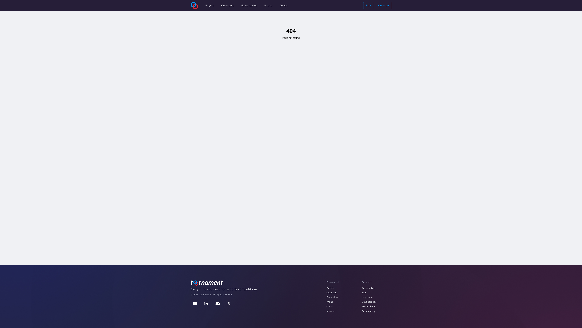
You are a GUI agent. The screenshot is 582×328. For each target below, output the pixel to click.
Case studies (368, 288)
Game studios (249, 5)
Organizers (227, 5)
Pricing (268, 5)
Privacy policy (368, 311)
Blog (364, 292)
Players (209, 5)
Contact (284, 5)
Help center (367, 297)
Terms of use (368, 306)
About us (330, 311)
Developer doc (369, 301)
